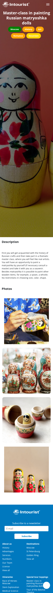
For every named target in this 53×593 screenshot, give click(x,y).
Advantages (8, 551)
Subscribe (27, 536)
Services (6, 555)
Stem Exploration (10, 587)
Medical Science (10, 590)
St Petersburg (33, 551)
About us (7, 543)
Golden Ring (32, 555)
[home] (15, 4)
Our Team (7, 562)
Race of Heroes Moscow (9, 582)
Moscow (30, 547)
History (5, 547)
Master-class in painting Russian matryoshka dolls (34, 583)
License (6, 566)
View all (6, 570)
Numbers (7, 558)
